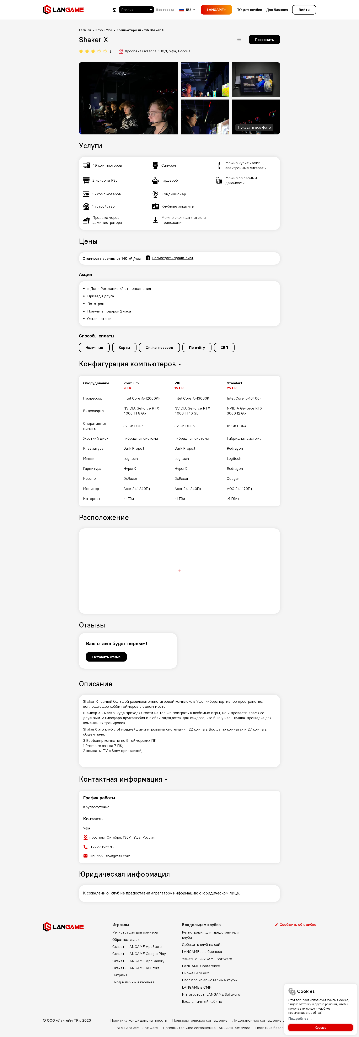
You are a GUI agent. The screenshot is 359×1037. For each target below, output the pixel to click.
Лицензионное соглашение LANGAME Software (274, 1020)
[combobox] (136, 9)
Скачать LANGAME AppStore (137, 946)
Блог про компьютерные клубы (210, 980)
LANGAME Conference (201, 965)
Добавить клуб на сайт (202, 944)
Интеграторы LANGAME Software (211, 994)
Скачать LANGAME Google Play (139, 953)
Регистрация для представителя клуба (210, 935)
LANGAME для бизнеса (202, 951)
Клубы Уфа (103, 30)
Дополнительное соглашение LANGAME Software (206, 1027)
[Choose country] (114, 9)
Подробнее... (300, 1018)
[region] (179, 441)
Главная (85, 30)
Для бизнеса (277, 9)
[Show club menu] (239, 39)
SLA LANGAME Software (137, 1027)
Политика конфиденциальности (138, 1020)
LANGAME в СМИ (197, 987)
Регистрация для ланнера (135, 932)
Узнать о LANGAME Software (207, 958)
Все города (165, 9)
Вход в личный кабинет (133, 982)
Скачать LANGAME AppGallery (138, 960)
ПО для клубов (249, 9)
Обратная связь (126, 939)
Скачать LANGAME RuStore (136, 968)
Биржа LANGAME (196, 973)
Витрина (119, 975)
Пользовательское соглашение (199, 1020)
